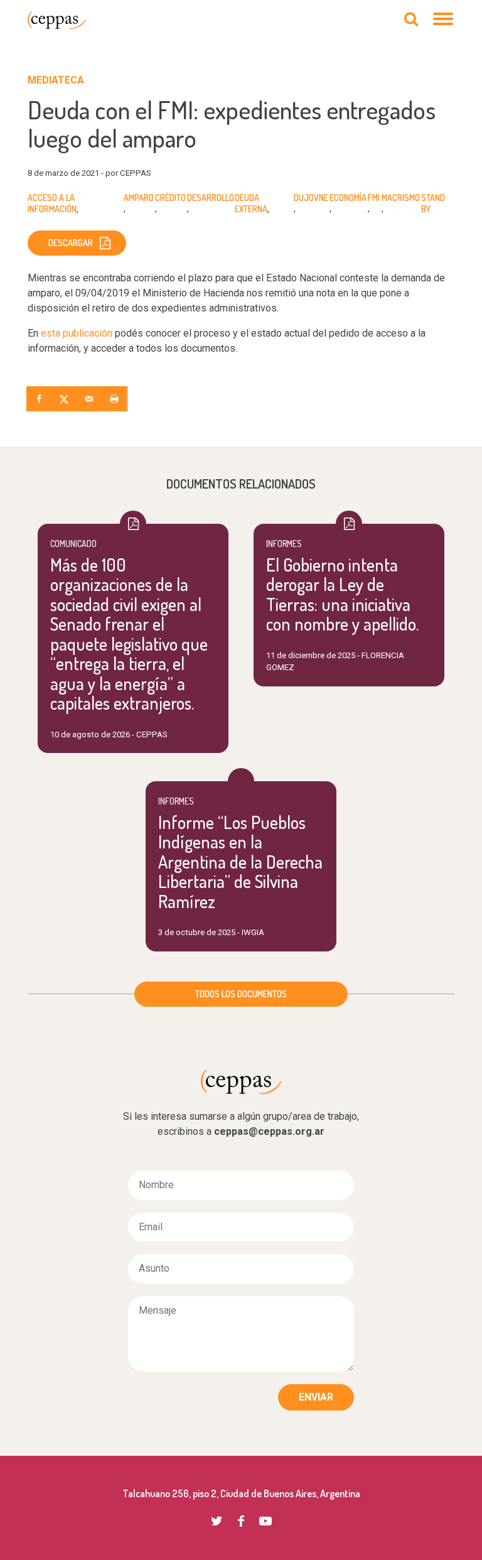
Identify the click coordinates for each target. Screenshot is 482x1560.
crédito (170, 197)
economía (348, 197)
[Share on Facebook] (40, 398)
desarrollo (210, 197)
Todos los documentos (241, 994)
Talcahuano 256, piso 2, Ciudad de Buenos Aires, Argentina (241, 1493)
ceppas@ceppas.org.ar (269, 1131)
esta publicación (76, 333)
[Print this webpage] (115, 398)
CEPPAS (56, 20)
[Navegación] (443, 20)
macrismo (401, 197)
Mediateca (56, 80)
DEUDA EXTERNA (251, 203)
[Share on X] (65, 398)
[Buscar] (411, 20)
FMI (374, 197)
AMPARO (139, 197)
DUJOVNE (311, 197)
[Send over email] (90, 398)
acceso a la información (52, 203)
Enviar (316, 1397)
